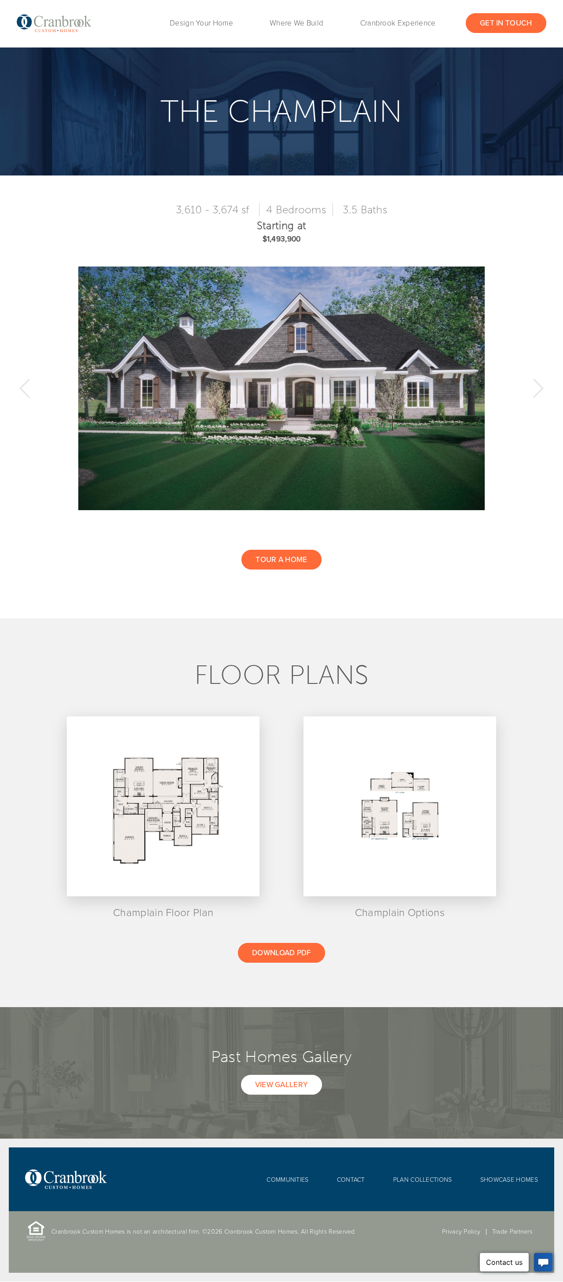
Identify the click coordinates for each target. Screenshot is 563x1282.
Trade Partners (512, 1231)
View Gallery (281, 1084)
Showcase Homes (509, 1179)
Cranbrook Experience (398, 23)
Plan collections (422, 1179)
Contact (351, 1179)
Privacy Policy (461, 1231)
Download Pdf (281, 952)
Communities (287, 1179)
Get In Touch (506, 23)
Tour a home (281, 559)
